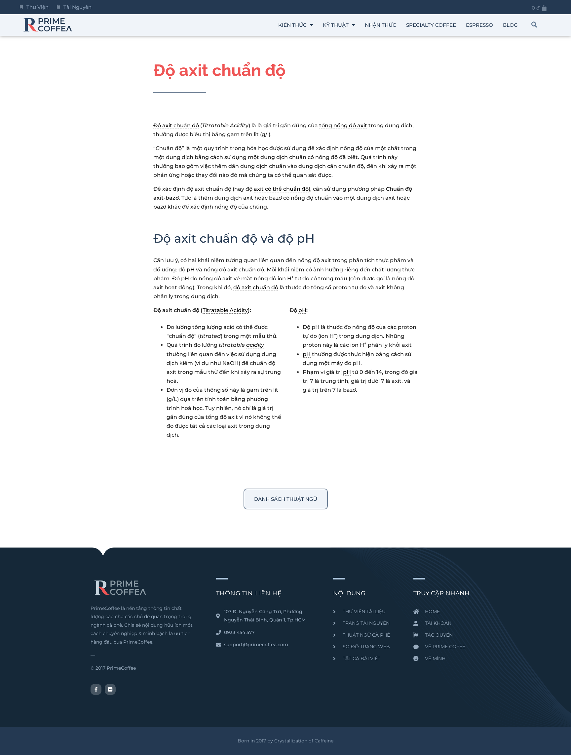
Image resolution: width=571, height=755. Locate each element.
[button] (534, 25)
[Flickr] (110, 689)
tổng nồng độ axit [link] (343, 125)
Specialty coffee (431, 25)
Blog (510, 25)
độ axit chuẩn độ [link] (255, 287)
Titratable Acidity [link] (225, 310)
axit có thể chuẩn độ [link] (281, 189)
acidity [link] (255, 345)
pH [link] (191, 269)
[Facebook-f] (96, 689)
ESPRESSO (479, 25)
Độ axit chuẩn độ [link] (176, 125)
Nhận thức (380, 25)
